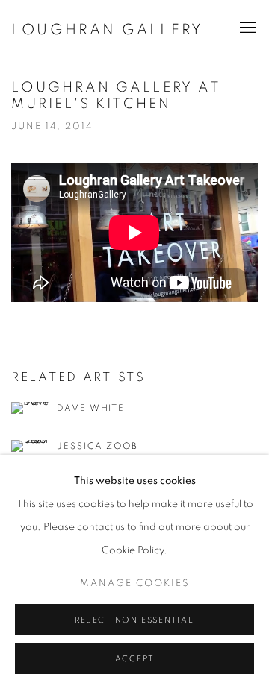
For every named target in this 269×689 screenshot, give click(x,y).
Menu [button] (246, 28)
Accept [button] (135, 659)
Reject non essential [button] (134, 620)
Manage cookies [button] (135, 583)
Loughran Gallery (107, 29)
